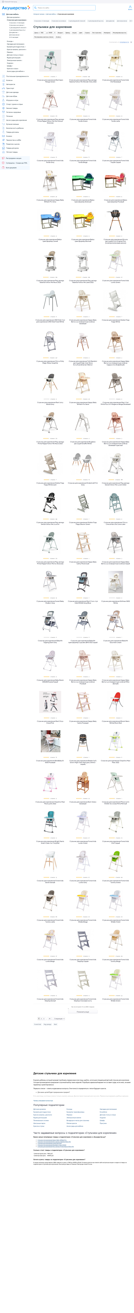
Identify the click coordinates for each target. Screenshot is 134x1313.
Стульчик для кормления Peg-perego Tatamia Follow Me (54, 1141)
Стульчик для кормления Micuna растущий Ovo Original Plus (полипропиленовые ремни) (116, 241)
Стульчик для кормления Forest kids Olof (50, 1143)
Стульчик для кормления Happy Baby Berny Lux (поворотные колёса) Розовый (83, 682)
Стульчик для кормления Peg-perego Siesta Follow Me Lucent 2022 (115, 484)
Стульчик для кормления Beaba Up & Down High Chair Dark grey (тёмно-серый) (82, 762)
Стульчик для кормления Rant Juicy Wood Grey (50, 403)
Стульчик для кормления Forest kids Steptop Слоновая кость (83, 1000)
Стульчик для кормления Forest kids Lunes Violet (83, 842)
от (38, 32)
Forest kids (37, 1024)
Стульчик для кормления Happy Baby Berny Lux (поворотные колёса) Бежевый (83, 321)
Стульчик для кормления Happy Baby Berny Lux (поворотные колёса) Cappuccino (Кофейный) (115, 363)
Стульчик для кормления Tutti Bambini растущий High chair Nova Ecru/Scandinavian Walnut (83, 363)
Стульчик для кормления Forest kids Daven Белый (50, 881)
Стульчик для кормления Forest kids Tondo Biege (83, 161)
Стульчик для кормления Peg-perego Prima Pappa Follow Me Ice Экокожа (50, 563)
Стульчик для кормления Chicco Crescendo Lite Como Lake (115, 523)
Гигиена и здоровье (13, 112)
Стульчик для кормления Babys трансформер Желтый (82, 240)
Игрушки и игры (12, 100)
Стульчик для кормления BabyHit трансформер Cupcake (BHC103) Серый (82, 641)
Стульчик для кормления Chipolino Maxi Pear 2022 (115, 761)
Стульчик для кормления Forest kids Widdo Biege (83, 921)
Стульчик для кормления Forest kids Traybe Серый (115, 161)
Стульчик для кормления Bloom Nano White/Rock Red (115, 722)
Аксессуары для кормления (16, 120)
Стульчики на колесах (16, 25)
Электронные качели (14, 60)
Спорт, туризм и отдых (14, 104)
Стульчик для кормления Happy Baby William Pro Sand (83, 403)
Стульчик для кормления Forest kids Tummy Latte (50, 921)
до (46, 32)
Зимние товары (12, 108)
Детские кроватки (13, 17)
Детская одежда (12, 92)
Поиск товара (35, 7)
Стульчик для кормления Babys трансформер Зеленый (82, 201)
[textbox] (64, 7)
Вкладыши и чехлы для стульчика (78, 1120)
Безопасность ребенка (15, 128)
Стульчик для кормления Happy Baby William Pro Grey (50, 201)
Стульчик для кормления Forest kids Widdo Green (115, 1000)
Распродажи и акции (13, 158)
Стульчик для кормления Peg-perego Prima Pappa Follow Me (56, 1146)
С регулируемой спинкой (18, 27)
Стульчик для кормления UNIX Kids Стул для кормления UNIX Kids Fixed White (50, 321)
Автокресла (10, 84)
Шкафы (10, 66)
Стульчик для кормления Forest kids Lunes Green (115, 281)
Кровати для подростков (16, 47)
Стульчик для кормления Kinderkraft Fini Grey (83, 484)
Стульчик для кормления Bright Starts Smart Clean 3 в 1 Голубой (50, 842)
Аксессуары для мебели (16, 71)
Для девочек (13, 32)
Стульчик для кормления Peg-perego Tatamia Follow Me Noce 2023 (50, 281)
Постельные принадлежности (17, 76)
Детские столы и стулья (15, 55)
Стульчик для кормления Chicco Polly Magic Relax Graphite (50, 362)
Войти (130, 9)
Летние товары (12, 152)
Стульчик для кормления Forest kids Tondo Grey (50, 161)
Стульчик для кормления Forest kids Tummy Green (115, 881)
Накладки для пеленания (16, 44)
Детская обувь (11, 96)
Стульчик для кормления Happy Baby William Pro (52, 1140)
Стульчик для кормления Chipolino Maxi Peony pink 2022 (50, 803)
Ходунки (10, 63)
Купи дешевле (11, 168)
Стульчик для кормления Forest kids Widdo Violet (115, 921)
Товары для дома (12, 148)
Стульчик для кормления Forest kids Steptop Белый (50, 1000)
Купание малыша (12, 124)
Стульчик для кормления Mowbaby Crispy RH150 (52, 1145)
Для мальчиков (14, 35)
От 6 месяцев (14, 37)
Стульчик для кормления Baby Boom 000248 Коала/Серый (50, 681)
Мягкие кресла (72, 1123)
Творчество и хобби (13, 140)
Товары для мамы (12, 132)
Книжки (9, 136)
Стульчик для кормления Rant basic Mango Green (50, 81)
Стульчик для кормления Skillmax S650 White (115, 602)
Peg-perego (47, 1024)
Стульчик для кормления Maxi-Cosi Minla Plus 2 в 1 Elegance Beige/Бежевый (116, 403)
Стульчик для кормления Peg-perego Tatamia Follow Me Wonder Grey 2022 (83, 81)
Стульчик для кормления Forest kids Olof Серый (115, 842)
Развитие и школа (12, 144)
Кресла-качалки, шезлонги (16, 49)
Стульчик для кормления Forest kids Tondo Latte (115, 120)
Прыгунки (103, 1123)
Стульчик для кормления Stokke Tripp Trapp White (115, 321)
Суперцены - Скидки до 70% (16, 163)
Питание (9, 116)
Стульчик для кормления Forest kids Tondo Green (83, 120)
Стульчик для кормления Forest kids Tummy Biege (115, 960)
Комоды (10, 41)
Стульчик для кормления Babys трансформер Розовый (115, 201)
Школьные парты (39, 1123)
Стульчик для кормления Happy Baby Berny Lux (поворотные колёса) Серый (115, 563)
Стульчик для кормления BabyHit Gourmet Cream (115, 641)
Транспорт (10, 88)
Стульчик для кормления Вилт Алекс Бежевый (82, 803)
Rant (55, 1024)
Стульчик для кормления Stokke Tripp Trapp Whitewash (50, 484)
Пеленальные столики (41, 1120)
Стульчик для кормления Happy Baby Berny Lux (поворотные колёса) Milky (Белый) (115, 682)
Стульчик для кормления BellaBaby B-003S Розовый (50, 761)
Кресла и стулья (13, 68)
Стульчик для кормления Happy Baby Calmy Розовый (83, 722)
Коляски (9, 80)
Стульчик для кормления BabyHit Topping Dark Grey (50, 641)
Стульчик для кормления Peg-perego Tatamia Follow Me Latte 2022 (83, 281)
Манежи (10, 52)
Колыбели (103, 1112)
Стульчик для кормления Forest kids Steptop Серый (83, 960)
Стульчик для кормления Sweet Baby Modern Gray (50, 602)
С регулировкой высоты (17, 30)
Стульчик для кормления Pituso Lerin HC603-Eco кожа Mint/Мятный (115, 803)
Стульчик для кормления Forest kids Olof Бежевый (115, 81)
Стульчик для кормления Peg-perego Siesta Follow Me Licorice (50, 523)
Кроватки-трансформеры (75, 1112)
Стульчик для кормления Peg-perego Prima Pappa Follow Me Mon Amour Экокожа (50, 121)
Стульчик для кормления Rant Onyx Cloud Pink (50, 722)
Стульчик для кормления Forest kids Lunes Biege (50, 960)
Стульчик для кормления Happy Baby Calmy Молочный (83, 563)
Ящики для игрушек (14, 58)
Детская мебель (12, 14)
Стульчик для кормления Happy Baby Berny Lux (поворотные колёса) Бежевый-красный (115, 443)
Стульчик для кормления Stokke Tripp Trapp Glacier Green (83, 523)
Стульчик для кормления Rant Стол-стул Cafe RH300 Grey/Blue (83, 602)
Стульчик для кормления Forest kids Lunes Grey (83, 881)
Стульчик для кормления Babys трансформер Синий (50, 240)
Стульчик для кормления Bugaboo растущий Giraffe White (82, 442)
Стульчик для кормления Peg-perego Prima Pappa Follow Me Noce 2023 (50, 442)
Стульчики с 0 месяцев (17, 23)
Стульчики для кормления (17, 20)
